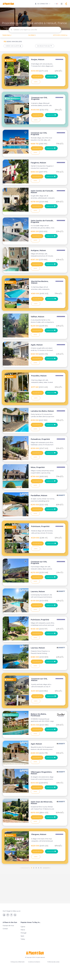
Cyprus (23, 926)
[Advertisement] (35, 886)
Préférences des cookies (53, 962)
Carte (35, 81)
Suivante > (46, 868)
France (23, 930)
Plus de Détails (37, 76)
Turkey (23, 939)
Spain (22, 936)
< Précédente (25, 868)
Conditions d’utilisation (34, 962)
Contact (5, 928)
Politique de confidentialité (17, 962)
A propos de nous (8, 925)
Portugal (23, 933)
